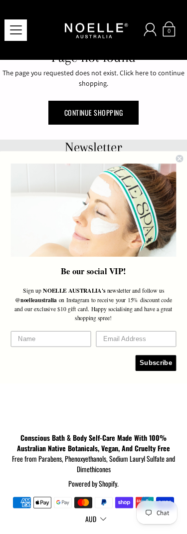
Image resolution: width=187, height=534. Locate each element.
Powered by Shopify (92, 483)
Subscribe (156, 362)
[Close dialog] (180, 158)
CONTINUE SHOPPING (93, 112)
